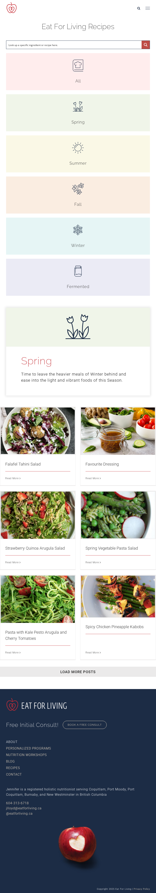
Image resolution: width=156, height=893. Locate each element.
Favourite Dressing (102, 464)
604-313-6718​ (17, 803)
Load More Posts (78, 672)
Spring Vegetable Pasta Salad (112, 548)
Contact (14, 774)
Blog (10, 761)
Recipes (13, 768)
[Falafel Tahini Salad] (38, 431)
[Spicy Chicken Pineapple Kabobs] (118, 596)
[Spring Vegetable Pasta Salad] (118, 515)
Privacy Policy (142, 889)
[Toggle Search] (138, 8)
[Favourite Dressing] (118, 431)
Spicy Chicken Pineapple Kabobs (115, 626)
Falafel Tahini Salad (23, 464)
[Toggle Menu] (148, 8)
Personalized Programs (28, 748)
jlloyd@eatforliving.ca (24, 808)
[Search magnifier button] (146, 45)
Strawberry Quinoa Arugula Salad (35, 548)
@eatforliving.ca (19, 813)
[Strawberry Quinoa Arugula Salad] (38, 515)
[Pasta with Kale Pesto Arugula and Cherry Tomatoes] (38, 599)
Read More (12, 478)
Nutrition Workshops (26, 755)
